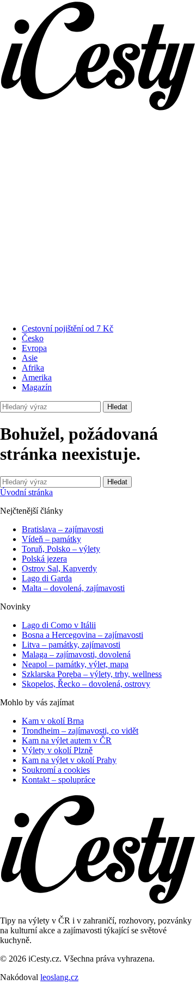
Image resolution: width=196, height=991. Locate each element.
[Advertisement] (98, 217)
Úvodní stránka (26, 492)
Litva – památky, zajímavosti (71, 644)
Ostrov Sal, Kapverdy (59, 568)
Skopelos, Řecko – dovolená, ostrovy (86, 683)
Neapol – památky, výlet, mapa (75, 664)
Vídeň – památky (51, 539)
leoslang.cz (59, 977)
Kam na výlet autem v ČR (67, 740)
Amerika (37, 377)
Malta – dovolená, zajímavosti (73, 588)
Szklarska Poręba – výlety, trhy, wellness (92, 674)
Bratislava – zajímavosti (62, 529)
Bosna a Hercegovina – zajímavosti (82, 634)
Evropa (34, 348)
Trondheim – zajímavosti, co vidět (80, 730)
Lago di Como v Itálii (59, 625)
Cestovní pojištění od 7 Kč (67, 328)
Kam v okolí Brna (53, 720)
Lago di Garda (47, 578)
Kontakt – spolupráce (58, 779)
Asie (30, 357)
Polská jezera (44, 558)
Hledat (117, 407)
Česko (33, 338)
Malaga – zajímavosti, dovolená (76, 654)
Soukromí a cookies (56, 769)
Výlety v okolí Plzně (57, 750)
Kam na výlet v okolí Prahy (69, 760)
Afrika (33, 367)
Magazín (37, 387)
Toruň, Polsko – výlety (61, 548)
